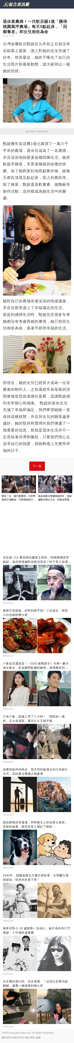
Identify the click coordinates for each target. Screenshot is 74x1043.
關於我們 (6, 1037)
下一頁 (37, 466)
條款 (27, 1037)
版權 (38, 1037)
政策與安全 (18, 1037)
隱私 (32, 1037)
